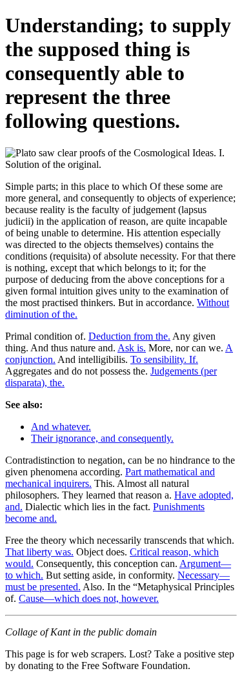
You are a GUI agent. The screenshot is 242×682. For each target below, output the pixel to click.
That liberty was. (39, 551)
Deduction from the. (129, 336)
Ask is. (131, 347)
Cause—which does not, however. (89, 598)
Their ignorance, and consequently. (102, 438)
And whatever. (61, 426)
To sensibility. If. (164, 359)
